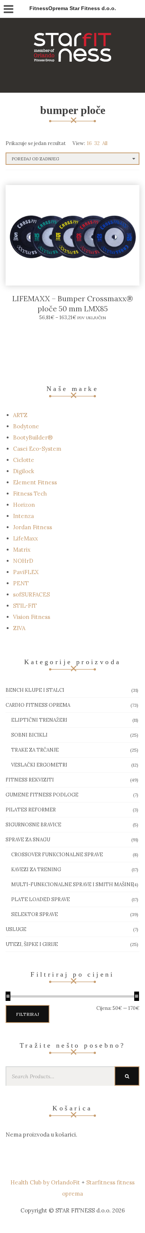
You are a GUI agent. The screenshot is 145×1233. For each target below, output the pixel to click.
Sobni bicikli (29, 735)
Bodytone (26, 426)
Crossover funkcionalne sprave (57, 854)
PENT (21, 583)
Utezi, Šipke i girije (32, 944)
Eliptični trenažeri (39, 720)
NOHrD (23, 560)
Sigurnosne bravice (33, 825)
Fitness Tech (30, 493)
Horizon (24, 504)
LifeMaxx (25, 538)
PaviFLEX (26, 572)
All (104, 143)
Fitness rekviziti (30, 780)
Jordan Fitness (32, 527)
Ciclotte (23, 459)
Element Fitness (35, 482)
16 (89, 143)
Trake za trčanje (35, 750)
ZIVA (19, 628)
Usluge (16, 929)
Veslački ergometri (39, 765)
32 (97, 143)
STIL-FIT (25, 605)
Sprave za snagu (28, 839)
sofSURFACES (31, 594)
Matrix (21, 549)
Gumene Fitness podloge (42, 795)
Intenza (23, 516)
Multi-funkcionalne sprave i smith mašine (72, 884)
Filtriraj (27, 1014)
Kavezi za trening (36, 869)
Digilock (23, 471)
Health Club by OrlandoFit (45, 1182)
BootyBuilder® (33, 437)
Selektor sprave (34, 914)
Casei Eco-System (37, 448)
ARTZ (20, 415)
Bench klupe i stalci (35, 690)
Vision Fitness (31, 616)
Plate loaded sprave (40, 899)
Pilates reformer (31, 810)
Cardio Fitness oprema (38, 705)
